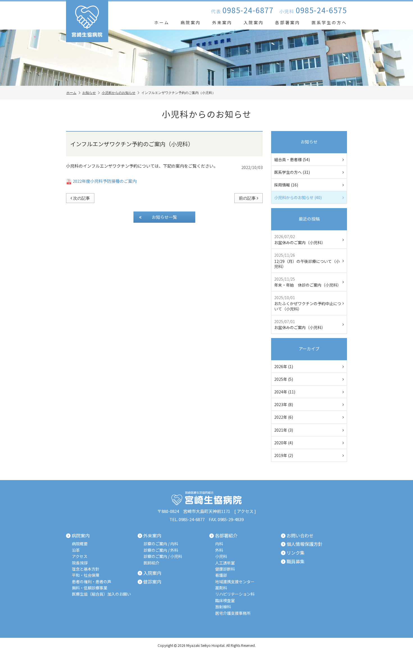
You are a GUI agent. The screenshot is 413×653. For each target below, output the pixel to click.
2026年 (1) (283, 366)
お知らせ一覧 (164, 217)
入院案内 (254, 22)
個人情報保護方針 (305, 544)
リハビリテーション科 (235, 594)
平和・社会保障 (85, 575)
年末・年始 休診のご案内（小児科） (307, 282)
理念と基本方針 (85, 569)
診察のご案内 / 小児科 (163, 556)
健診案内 (152, 581)
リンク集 (296, 552)
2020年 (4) (283, 442)
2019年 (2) (283, 455)
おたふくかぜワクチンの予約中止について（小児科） (307, 303)
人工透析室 (225, 563)
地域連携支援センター (235, 582)
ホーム (161, 22)
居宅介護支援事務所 (233, 613)
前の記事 (247, 198)
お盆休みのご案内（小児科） (299, 239)
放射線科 (223, 607)
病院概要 (80, 544)
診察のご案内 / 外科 (161, 550)
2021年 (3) (283, 430)
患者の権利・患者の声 (91, 582)
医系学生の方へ (329, 22)
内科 (219, 544)
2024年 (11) (284, 392)
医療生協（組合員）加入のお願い (101, 594)
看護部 (221, 575)
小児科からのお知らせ (118, 92)
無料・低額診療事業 (89, 588)
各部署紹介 (226, 535)
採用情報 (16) (286, 185)
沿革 (76, 550)
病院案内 (191, 22)
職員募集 (296, 561)
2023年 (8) (283, 404)
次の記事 (81, 198)
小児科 (221, 556)
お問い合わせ (300, 535)
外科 (219, 550)
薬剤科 (221, 588)
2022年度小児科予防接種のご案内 (105, 181)
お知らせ (89, 92)
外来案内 (222, 22)
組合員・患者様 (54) (292, 159)
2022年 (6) (283, 417)
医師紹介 (151, 563)
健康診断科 (225, 569)
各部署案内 (287, 22)
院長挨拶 (80, 563)
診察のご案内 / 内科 (161, 544)
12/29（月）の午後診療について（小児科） (307, 260)
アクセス (245, 511)
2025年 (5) (283, 379)
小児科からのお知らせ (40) (298, 197)
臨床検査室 (225, 600)
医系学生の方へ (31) (292, 172)
